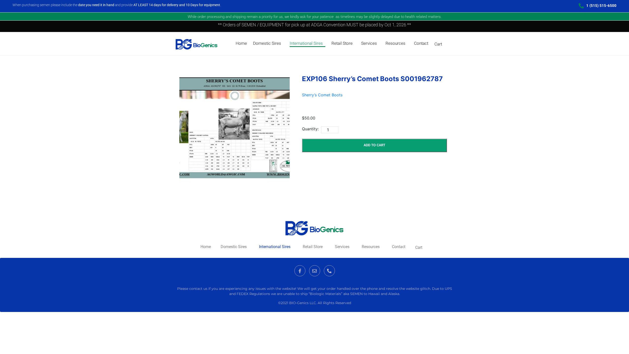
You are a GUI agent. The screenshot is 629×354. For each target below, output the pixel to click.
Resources (395, 43)
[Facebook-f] (299, 270)
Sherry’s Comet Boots (322, 94)
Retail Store (342, 43)
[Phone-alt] (329, 270)
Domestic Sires (267, 43)
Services (369, 43)
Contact (421, 43)
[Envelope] (314, 270)
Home (241, 43)
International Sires (306, 43)
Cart (438, 44)
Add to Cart (374, 145)
